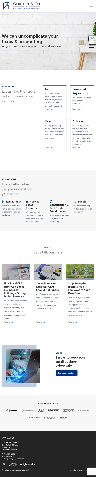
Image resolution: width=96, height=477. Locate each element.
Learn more (54, 109)
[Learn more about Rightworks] (27, 464)
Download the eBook (68, 372)
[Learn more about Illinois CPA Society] (4, 464)
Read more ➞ (16, 321)
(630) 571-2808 (9, 454)
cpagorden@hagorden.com (14, 459)
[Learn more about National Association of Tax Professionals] (13, 464)
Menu (92, 6)
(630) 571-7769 (9, 456)
